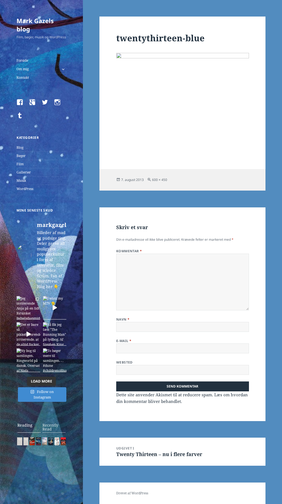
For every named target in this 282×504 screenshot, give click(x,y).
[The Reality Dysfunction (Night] (38, 441)
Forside (22, 60)
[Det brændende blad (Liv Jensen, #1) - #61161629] (50, 441)
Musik (21, 180)
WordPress (25, 188)
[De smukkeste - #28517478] (57, 441)
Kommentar (129, 251)
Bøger (21, 155)
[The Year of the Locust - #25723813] (19, 441)
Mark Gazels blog (35, 25)
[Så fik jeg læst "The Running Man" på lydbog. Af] (54, 334)
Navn (123, 319)
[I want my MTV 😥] (54, 307)
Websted (124, 362)
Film (20, 164)
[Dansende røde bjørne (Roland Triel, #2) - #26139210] (63, 441)
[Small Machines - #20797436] (26, 441)
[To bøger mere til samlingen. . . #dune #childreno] (54, 360)
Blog (20, 147)
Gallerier (24, 172)
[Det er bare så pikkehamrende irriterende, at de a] (28, 334)
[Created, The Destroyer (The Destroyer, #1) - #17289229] (32, 441)
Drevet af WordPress (132, 493)
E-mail (124, 340)
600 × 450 (159, 179)
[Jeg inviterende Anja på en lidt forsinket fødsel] (28, 307)
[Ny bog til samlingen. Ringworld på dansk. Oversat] (28, 360)
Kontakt (23, 77)
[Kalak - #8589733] (44, 441)
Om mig (23, 69)
